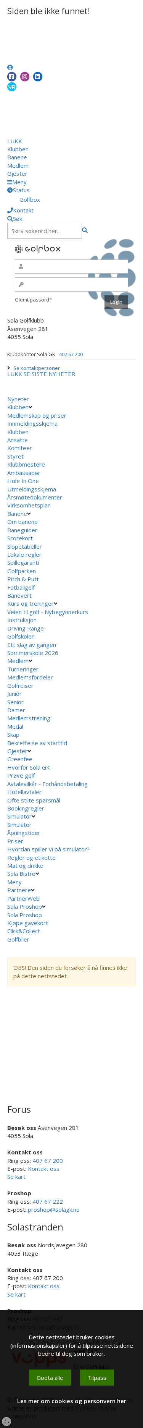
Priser (15, 841)
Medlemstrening (28, 718)
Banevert (19, 595)
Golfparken (21, 571)
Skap (13, 734)
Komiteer (19, 448)
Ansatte (17, 440)
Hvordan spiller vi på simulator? (48, 849)
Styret (15, 456)
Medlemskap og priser (36, 415)
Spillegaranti (23, 562)
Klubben (18, 149)
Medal (15, 726)
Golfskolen (21, 636)
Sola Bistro (21, 873)
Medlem (18, 165)
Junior (14, 693)
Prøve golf (21, 775)
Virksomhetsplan (29, 505)
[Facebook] (11, 76)
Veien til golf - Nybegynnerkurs (47, 612)
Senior (15, 702)
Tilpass (97, 1377)
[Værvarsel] (11, 86)
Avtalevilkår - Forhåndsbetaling (47, 784)
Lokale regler (24, 554)
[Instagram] (24, 76)
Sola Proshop (24, 906)
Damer (16, 710)
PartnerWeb (24, 898)
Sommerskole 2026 (32, 652)
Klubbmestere (26, 464)
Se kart (16, 1176)
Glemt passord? (33, 299)
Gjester (17, 173)
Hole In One (23, 481)
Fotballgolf (21, 587)
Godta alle (50, 1377)
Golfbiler (18, 939)
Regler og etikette (31, 857)
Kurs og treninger (30, 603)
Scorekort (20, 538)
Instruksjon (22, 620)
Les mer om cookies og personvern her (71, 1401)
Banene (17, 157)
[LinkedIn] (37, 76)
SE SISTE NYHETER (49, 374)
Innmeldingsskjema (32, 423)
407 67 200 (71, 354)
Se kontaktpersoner (36, 368)
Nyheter (18, 399)
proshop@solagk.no (54, 1209)
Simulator (19, 816)
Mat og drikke (25, 865)
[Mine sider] (10, 67)
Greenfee (19, 759)
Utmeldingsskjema (31, 489)
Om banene (22, 521)
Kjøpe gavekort (28, 923)
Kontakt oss (43, 1168)
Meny (15, 882)
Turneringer (23, 669)
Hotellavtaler (24, 792)
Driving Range (25, 628)
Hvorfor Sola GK (28, 767)
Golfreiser (20, 685)
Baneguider (22, 530)
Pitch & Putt (23, 579)
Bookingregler (25, 808)
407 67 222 (47, 1201)
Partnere (19, 890)
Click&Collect (24, 931)
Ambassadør (23, 473)
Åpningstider (23, 832)
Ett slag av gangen (31, 644)
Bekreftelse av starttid (37, 743)
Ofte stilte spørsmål (33, 800)
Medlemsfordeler (30, 677)
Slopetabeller (24, 546)
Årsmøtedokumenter (34, 497)
